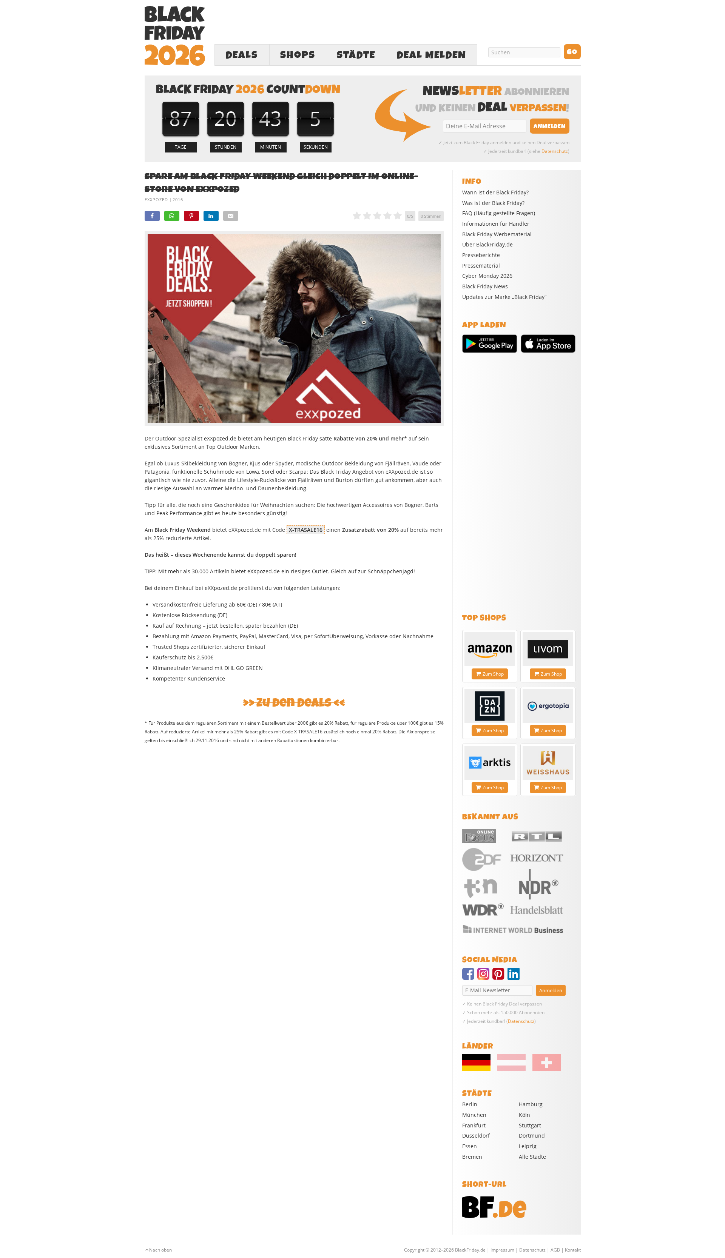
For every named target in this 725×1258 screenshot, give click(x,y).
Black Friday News (485, 286)
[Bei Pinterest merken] (191, 216)
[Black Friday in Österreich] (511, 1069)
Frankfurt (474, 1125)
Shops (297, 55)
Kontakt (573, 1250)
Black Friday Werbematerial (497, 234)
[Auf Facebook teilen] (152, 216)
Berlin (469, 1104)
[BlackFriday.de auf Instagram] (484, 977)
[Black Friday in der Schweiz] (544, 1069)
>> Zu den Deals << (294, 702)
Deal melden (431, 55)
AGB (555, 1250)
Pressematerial (481, 265)
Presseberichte (481, 255)
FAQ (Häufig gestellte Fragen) (498, 213)
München (474, 1114)
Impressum (502, 1250)
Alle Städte (532, 1156)
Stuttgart (530, 1125)
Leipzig (528, 1146)
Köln (524, 1114)
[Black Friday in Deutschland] (479, 1069)
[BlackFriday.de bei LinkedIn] (515, 977)
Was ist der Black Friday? (493, 203)
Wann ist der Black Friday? (495, 192)
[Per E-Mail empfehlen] (230, 216)
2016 (178, 199)
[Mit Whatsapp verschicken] (171, 216)
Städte (356, 55)
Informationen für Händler (495, 223)
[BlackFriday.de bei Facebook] (469, 977)
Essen (469, 1146)
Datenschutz (554, 151)
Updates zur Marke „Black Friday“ (504, 297)
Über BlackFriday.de (487, 244)
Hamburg (531, 1104)
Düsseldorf (476, 1135)
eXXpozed (156, 199)
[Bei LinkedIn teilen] (211, 216)
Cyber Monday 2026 (487, 276)
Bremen (472, 1156)
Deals (242, 55)
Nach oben (160, 1250)
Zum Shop (493, 674)
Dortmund (532, 1135)
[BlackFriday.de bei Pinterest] (500, 977)
